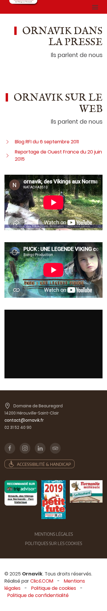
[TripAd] (20, 493)
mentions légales (53, 534)
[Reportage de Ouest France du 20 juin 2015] (7, 155)
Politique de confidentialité (38, 595)
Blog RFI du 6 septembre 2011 (47, 141)
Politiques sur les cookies (53, 543)
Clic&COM (41, 581)
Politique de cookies (53, 588)
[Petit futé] (53, 499)
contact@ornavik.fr (24, 420)
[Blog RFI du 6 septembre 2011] (7, 141)
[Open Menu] (95, 7)
